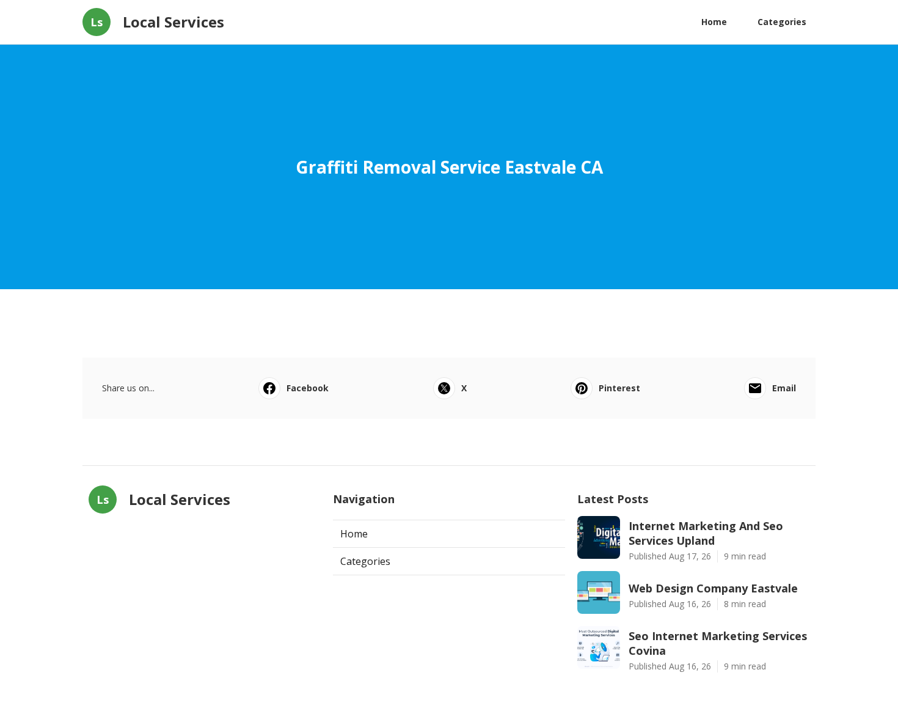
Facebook (308, 388)
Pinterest (619, 388)
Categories (781, 22)
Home (714, 22)
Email (784, 388)
